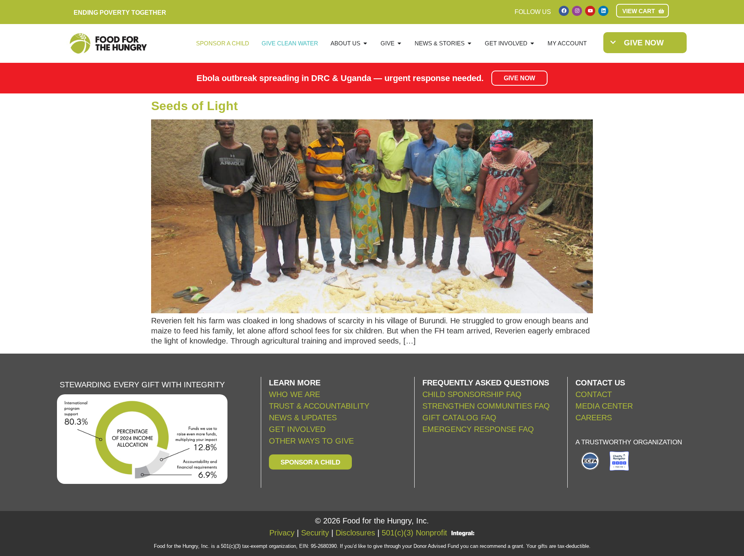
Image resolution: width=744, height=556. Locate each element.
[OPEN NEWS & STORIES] (469, 43)
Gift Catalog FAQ (459, 417)
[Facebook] (564, 11)
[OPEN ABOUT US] (365, 43)
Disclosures (355, 532)
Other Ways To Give (311, 441)
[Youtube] (590, 11)
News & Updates (303, 417)
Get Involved (297, 429)
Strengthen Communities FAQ (486, 406)
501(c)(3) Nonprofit (414, 532)
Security (315, 532)
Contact (593, 394)
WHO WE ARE (294, 394)
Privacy (281, 532)
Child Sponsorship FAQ (473, 394)
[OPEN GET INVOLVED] (532, 43)
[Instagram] (577, 11)
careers (593, 417)
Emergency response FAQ (478, 429)
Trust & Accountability (319, 406)
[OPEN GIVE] (399, 43)
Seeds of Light (194, 106)
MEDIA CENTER (604, 406)
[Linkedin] (603, 11)
